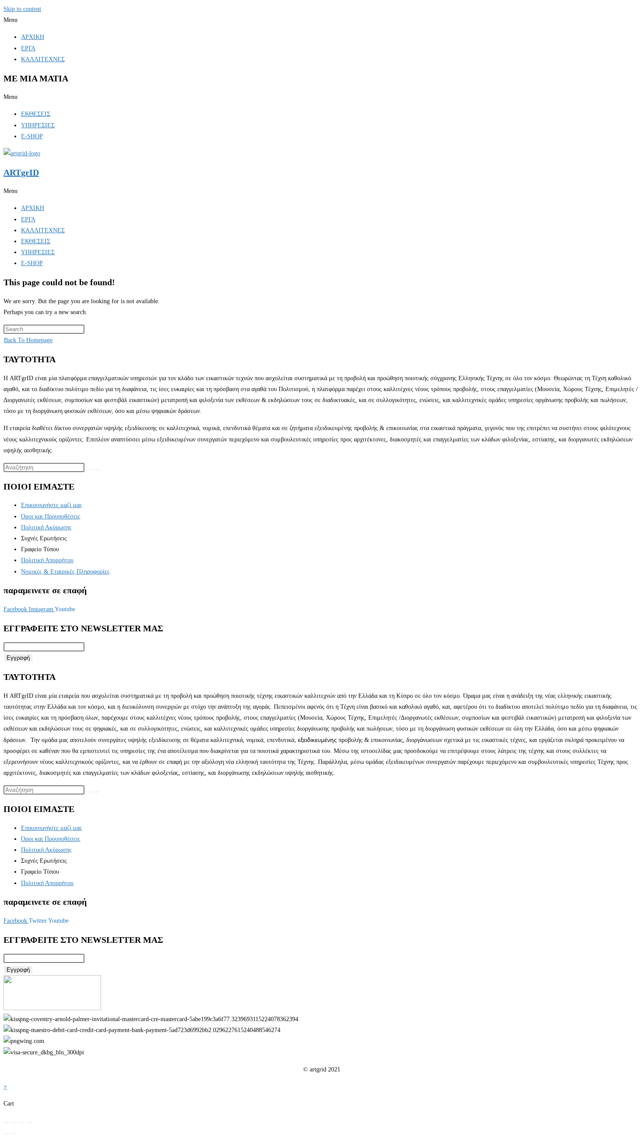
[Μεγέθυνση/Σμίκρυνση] (6, 1123)
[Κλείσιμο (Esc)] (30, 1123)
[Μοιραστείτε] (22, 1123)
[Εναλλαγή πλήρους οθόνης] (14, 1123)
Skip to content (22, 9)
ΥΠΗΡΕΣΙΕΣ (38, 125)
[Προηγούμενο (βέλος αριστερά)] (6, 1133)
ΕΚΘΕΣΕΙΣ (35, 114)
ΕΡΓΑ (28, 48)
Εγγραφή (18, 657)
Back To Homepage (28, 340)
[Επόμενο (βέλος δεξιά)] (14, 1133)
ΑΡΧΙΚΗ (32, 37)
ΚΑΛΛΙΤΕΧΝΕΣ (43, 59)
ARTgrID (21, 172)
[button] (321, 19)
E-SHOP (32, 136)
